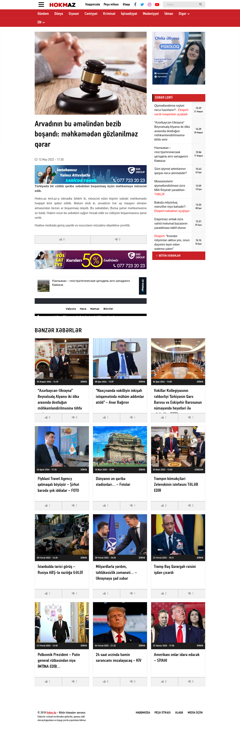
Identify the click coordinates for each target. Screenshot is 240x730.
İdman (168, 14)
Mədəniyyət (151, 14)
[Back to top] (229, 720)
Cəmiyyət (91, 14)
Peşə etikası (111, 4)
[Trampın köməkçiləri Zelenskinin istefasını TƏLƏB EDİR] (178, 446)
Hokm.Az (51, 712)
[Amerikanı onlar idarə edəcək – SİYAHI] (178, 622)
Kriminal (109, 14)
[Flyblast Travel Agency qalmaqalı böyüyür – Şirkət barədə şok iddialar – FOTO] (62, 446)
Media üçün (195, 712)
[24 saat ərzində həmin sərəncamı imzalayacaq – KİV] (120, 622)
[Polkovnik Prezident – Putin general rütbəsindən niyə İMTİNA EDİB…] (62, 622)
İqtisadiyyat (129, 14)
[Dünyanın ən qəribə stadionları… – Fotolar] (120, 446)
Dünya (58, 14)
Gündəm (43, 14)
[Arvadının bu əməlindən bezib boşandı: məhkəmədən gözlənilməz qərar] (91, 73)
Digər (182, 14)
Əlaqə (126, 4)
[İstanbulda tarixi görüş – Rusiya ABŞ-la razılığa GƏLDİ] (62, 534)
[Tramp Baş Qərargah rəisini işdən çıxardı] (178, 534)
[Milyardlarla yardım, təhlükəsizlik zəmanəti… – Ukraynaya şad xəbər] (120, 534)
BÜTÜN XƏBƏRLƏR (169, 255)
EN (39, 22)
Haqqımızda (92, 4)
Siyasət (74, 14)
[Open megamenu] (41, 4)
